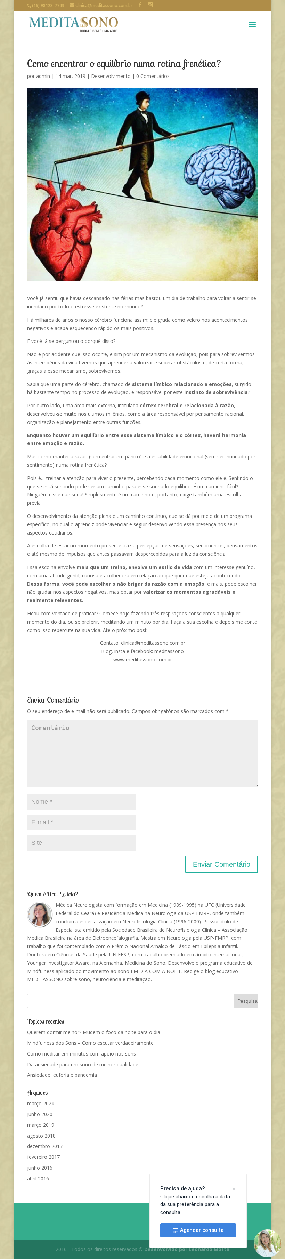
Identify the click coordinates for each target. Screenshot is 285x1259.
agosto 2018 (41, 1135)
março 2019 (40, 1125)
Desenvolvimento (111, 76)
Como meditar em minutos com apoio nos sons (81, 1053)
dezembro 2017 (45, 1146)
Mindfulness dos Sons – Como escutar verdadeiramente (90, 1043)
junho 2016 (39, 1167)
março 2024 (40, 1103)
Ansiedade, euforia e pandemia (62, 1075)
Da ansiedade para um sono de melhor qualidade (82, 1064)
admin (43, 76)
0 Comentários (153, 76)
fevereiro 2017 (43, 1157)
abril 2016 (38, 1178)
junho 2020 (39, 1114)
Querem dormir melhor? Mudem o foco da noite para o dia (93, 1032)
